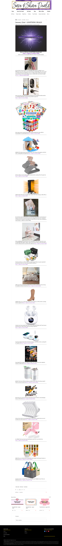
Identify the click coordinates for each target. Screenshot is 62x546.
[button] (29, 11)
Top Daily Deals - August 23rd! (45, 507)
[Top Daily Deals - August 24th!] (31, 502)
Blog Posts (21, 486)
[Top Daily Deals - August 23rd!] (45, 502)
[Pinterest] (48, 531)
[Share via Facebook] (15, 489)
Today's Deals (17, 486)
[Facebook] (45, 531)
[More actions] (46, 19)
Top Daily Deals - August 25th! (16, 508)
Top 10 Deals (25, 486)
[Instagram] (46, 531)
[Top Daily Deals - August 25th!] (17, 502)
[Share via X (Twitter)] (17, 489)
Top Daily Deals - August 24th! (30, 508)
